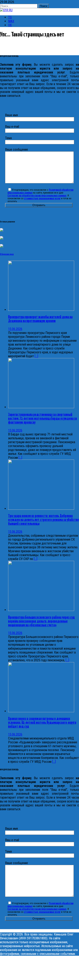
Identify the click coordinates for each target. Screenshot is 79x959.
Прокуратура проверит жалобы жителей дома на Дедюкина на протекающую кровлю (40, 319)
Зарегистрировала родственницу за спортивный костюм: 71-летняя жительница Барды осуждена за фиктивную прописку (42, 418)
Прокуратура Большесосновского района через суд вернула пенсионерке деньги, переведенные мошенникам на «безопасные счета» (41, 621)
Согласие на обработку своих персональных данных (36, 195)
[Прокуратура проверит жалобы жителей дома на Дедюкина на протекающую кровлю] (41, 310)
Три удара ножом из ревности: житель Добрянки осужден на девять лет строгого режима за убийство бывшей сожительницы (43, 520)
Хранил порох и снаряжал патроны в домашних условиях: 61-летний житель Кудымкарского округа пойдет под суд (42, 722)
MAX (11, 21)
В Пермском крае (7, 254)
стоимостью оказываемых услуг (42, 198)
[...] (36, 356)
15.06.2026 (15, 329)
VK (10, 25)
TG (10, 17)
